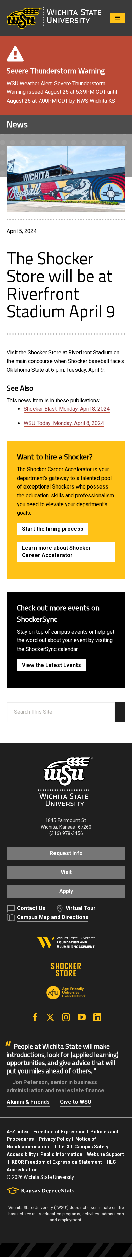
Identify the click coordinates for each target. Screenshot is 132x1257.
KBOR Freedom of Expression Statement (57, 1162)
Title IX (62, 1146)
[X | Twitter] (50, 1017)
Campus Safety (91, 1146)
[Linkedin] (97, 1017)
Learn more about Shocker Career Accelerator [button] (56, 552)
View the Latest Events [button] (51, 665)
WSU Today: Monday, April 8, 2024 (64, 423)
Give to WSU (75, 1102)
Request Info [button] (66, 853)
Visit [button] (66, 872)
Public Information (61, 1154)
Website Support (105, 1154)
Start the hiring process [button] (52, 529)
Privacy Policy (55, 1139)
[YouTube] (82, 1017)
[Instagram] (66, 1017)
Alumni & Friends (28, 1102)
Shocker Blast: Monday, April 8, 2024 (67, 409)
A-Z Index (17, 1131)
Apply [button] (66, 891)
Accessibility (21, 1154)
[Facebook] (35, 1017)
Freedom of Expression (59, 1131)
